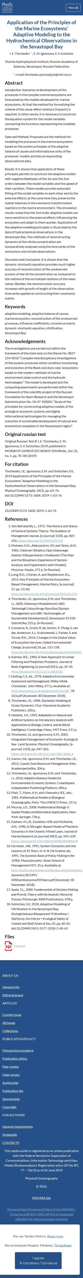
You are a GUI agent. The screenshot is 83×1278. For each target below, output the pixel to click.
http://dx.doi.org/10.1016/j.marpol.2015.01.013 (44, 594)
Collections (10, 1031)
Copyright (9, 1107)
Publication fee (12, 1091)
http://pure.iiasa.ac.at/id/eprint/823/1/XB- (40, 691)
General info (11, 987)
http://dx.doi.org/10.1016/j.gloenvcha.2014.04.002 (46, 652)
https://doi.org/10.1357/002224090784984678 (44, 841)
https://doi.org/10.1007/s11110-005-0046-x (42, 754)
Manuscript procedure (17, 1050)
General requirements (17, 1126)
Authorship (10, 1083)
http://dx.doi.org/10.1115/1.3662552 (37, 671)
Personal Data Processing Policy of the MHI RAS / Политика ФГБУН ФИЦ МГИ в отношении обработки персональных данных (41, 1214)
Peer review (10, 1066)
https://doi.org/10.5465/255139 (40, 540)
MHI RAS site (41, 1198)
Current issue (11, 1015)
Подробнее (63, 1245)
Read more (55, 1236)
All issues (8, 1023)
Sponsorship (11, 1099)
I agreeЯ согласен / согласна (38, 1260)
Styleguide (9, 1134)
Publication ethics (14, 1058)
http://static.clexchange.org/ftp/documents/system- (47, 870)
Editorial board (12, 995)
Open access (11, 1074)
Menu (72, 7)
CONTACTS (10, 1143)
